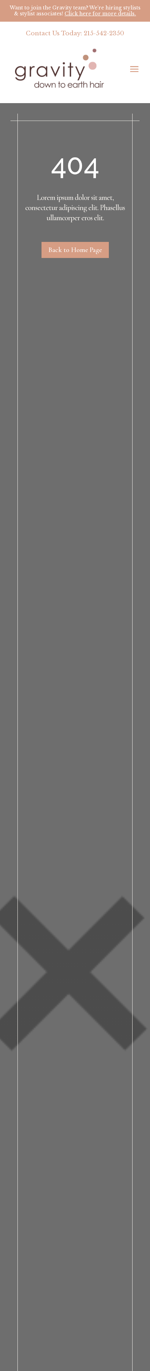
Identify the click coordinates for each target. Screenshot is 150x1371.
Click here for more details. (100, 13)
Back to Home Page (75, 250)
